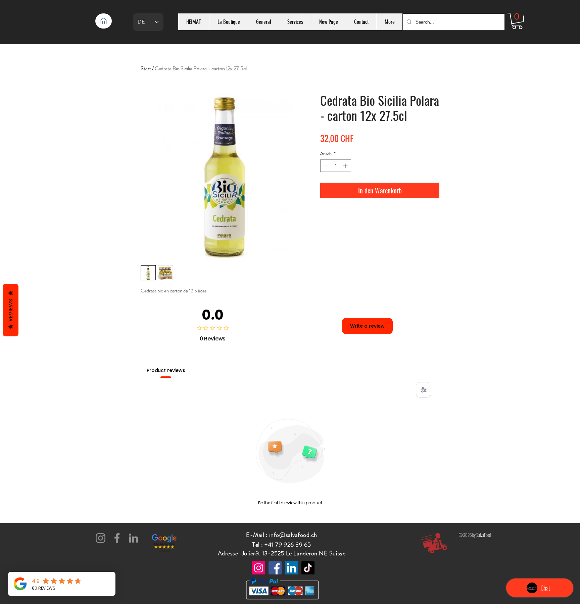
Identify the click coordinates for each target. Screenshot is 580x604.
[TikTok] (308, 567)
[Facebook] (117, 538)
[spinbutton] (336, 166)
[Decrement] (325, 166)
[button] (517, 21)
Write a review (367, 326)
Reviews (10, 309)
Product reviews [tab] (166, 370)
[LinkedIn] (133, 538)
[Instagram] (100, 538)
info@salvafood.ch (293, 534)
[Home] (103, 21)
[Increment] (346, 166)
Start (146, 68)
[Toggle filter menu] (423, 390)
